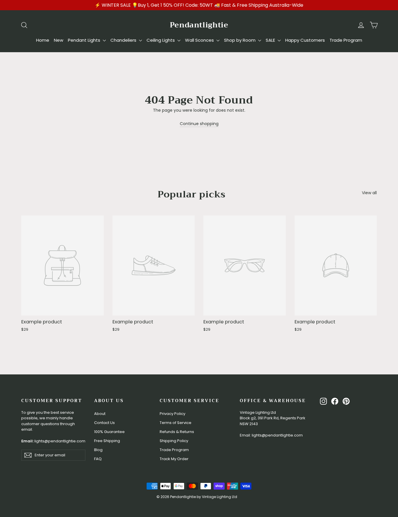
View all (369, 193)
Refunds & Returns (177, 431)
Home (42, 40)
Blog (98, 450)
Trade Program (346, 40)
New (58, 40)
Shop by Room (240, 40)
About (99, 413)
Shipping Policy (174, 441)
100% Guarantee (109, 431)
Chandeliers (124, 40)
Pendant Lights (84, 40)
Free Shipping (107, 441)
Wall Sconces (200, 40)
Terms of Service (175, 422)
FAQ (98, 459)
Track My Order (174, 459)
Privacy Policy (172, 413)
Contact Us (104, 422)
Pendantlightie (199, 25)
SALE (271, 40)
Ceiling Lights (161, 40)
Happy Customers (305, 40)
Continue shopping (199, 124)
